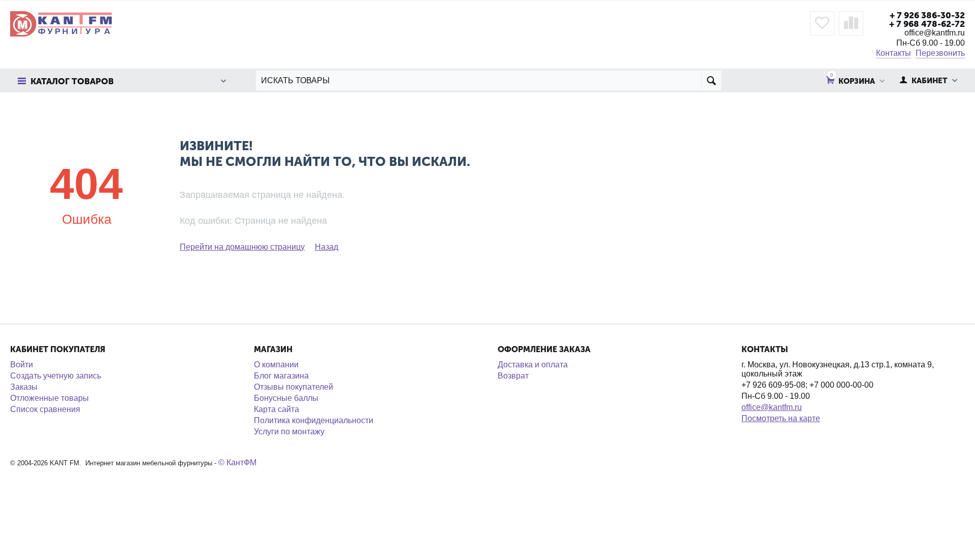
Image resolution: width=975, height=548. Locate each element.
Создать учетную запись (55, 375)
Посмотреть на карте (780, 418)
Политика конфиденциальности (313, 420)
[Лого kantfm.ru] (61, 23)
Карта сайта (276, 409)
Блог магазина (281, 375)
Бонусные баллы (286, 398)
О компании (276, 364)
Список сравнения (45, 409)
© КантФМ (237, 462)
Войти (21, 364)
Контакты (893, 53)
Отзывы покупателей (293, 387)
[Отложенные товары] (822, 23)
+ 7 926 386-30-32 (927, 15)
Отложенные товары (49, 398)
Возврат (513, 375)
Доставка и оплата (533, 364)
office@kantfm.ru (771, 407)
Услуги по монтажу (289, 431)
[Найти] (711, 80)
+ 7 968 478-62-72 (927, 24)
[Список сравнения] (851, 23)
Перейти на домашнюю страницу (242, 247)
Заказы (24, 387)
